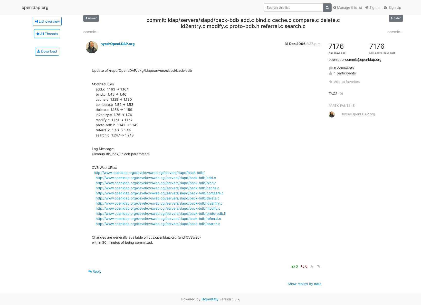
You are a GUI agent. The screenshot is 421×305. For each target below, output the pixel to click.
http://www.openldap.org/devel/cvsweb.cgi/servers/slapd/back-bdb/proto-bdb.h (161, 213)
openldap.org (35, 7)
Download (48, 51)
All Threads (48, 34)
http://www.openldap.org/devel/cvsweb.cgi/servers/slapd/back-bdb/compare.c (160, 193)
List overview (49, 21)
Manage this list (349, 7)
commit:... (91, 32)
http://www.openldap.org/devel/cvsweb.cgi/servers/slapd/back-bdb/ (149, 172)
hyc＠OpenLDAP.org (118, 44)
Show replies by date (304, 284)
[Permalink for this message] (318, 266)
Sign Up (394, 7)
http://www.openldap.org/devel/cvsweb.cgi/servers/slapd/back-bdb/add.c (156, 178)
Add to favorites (347, 82)
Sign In (374, 7)
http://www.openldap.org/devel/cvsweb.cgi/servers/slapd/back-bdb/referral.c (158, 218)
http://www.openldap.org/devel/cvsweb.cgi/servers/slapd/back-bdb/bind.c (156, 183)
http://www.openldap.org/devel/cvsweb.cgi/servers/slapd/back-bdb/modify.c (158, 208)
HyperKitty (210, 299)
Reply (97, 271)
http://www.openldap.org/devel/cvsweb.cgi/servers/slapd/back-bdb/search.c (158, 224)
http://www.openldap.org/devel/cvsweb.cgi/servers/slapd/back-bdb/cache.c (157, 188)
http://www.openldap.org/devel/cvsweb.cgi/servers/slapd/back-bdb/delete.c (158, 198)
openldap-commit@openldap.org (355, 59)
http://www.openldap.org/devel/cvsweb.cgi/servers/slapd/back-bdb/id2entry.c (159, 203)
